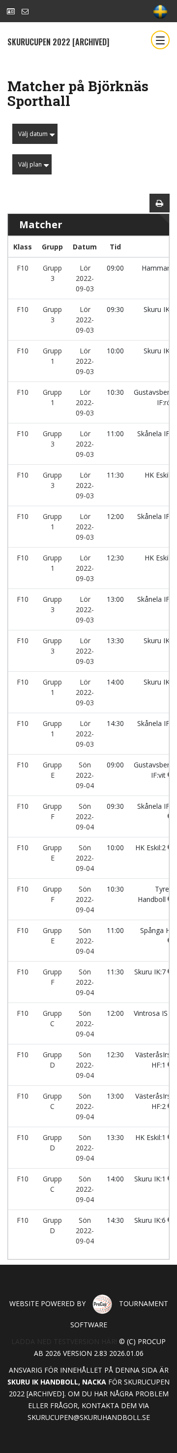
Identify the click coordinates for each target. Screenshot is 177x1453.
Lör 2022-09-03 (85, 278)
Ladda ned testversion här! (64, 1341)
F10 (23, 268)
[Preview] (159, 203)
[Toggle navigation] (160, 40)
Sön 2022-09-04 (85, 775)
